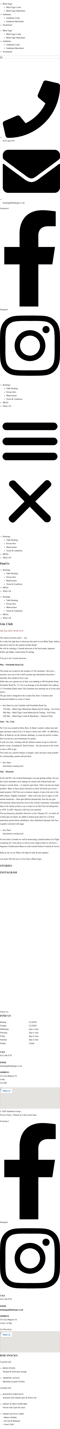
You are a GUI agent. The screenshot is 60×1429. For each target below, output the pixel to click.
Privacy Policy (6, 1115)
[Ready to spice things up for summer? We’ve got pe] (9, 895)
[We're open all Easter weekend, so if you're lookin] (50, 917)
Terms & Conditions (14, 399)
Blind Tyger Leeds (13, 7)
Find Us (4, 563)
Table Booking (12, 388)
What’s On (7, 406)
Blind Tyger (7, 4)
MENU (6, 403)
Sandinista (7, 14)
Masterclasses (11, 396)
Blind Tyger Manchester (15, 11)
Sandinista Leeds (13, 18)
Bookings (6, 385)
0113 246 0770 (6, 1055)
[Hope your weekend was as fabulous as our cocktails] (30, 900)
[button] (30, 471)
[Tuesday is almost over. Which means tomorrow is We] (30, 977)
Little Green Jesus (29, 1115)
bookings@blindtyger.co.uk (11, 1066)
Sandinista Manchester (15, 21)
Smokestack (7, 25)
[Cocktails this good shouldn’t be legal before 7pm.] (9, 982)
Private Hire (11, 392)
